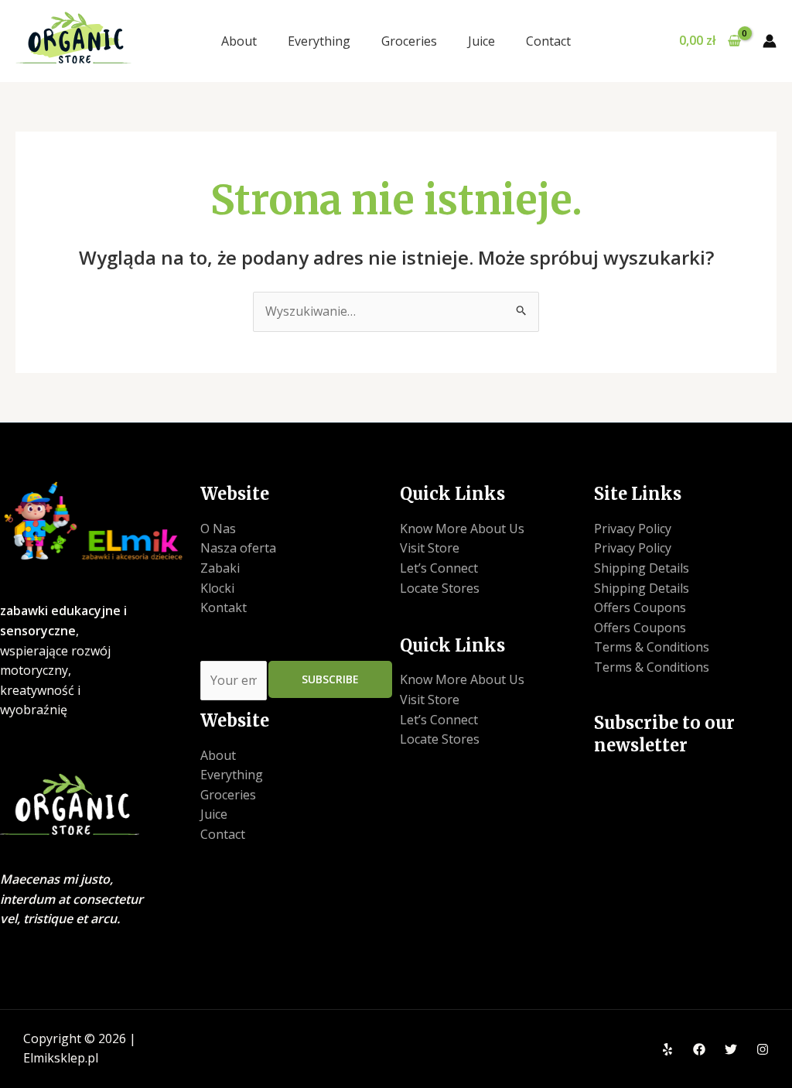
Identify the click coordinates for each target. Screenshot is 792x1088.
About (239, 41)
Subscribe (330, 679)
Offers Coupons (640, 607)
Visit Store (429, 547)
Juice (481, 41)
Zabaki (220, 568)
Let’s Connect (439, 568)
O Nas (218, 528)
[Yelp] (667, 1049)
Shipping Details (641, 568)
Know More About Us (462, 528)
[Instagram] (762, 1049)
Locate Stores (440, 588)
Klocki (217, 588)
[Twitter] (731, 1049)
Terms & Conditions (651, 646)
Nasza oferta (238, 547)
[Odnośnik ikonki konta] (770, 41)
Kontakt (223, 607)
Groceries (409, 41)
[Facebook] (699, 1049)
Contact (548, 41)
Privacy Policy (632, 528)
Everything (319, 41)
